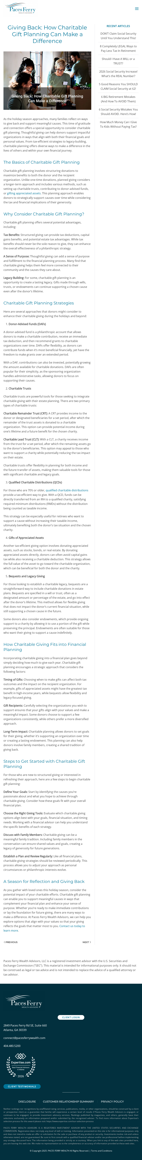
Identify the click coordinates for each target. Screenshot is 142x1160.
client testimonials (22, 1086)
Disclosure (27, 1101)
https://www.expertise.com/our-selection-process (70, 1121)
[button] (137, 8)
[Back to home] (21, 8)
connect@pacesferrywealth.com (24, 1038)
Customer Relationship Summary (68, 1101)
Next (86, 942)
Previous (11, 942)
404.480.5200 (11, 1046)
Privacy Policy (112, 1101)
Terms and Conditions (101, 1150)
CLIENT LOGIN (71, 1017)
